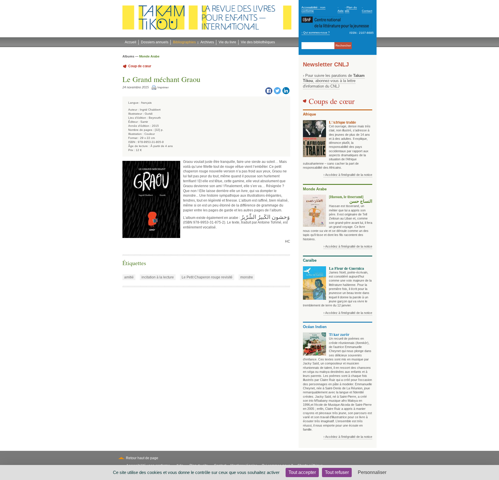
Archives (207, 42)
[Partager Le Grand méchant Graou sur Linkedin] (286, 90)
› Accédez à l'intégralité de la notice (347, 174)
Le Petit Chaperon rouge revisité (207, 277)
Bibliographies (184, 42)
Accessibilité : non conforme (313, 9)
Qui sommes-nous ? (316, 32)
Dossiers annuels (154, 42)
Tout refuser (337, 472)
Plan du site (351, 9)
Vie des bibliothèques (258, 42)
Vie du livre (227, 42)
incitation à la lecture (157, 277)
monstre (246, 277)
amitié (129, 277)
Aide (341, 10)
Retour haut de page (142, 458)
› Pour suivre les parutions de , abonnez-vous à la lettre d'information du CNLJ (334, 80)
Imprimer (163, 87)
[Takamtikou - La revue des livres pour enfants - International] (206, 19)
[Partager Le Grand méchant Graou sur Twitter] (277, 90)
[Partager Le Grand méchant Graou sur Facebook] (268, 90)
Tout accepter (302, 472)
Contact (367, 10)
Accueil (130, 42)
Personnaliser (372, 472)
